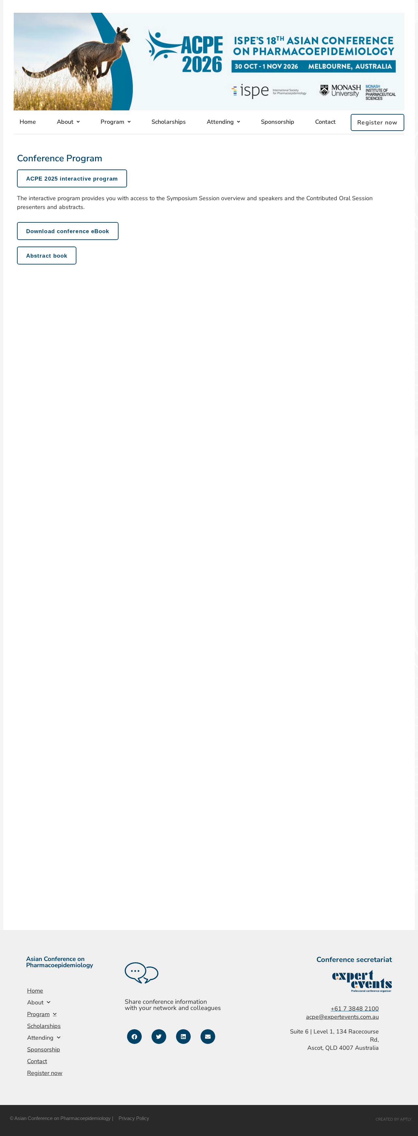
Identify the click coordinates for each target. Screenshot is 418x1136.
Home (28, 122)
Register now (377, 122)
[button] (134, 1036)
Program (112, 122)
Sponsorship (277, 122)
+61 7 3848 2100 (355, 1009)
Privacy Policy (134, 1118)
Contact (325, 122)
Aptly (405, 1119)
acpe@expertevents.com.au (342, 1017)
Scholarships (169, 122)
